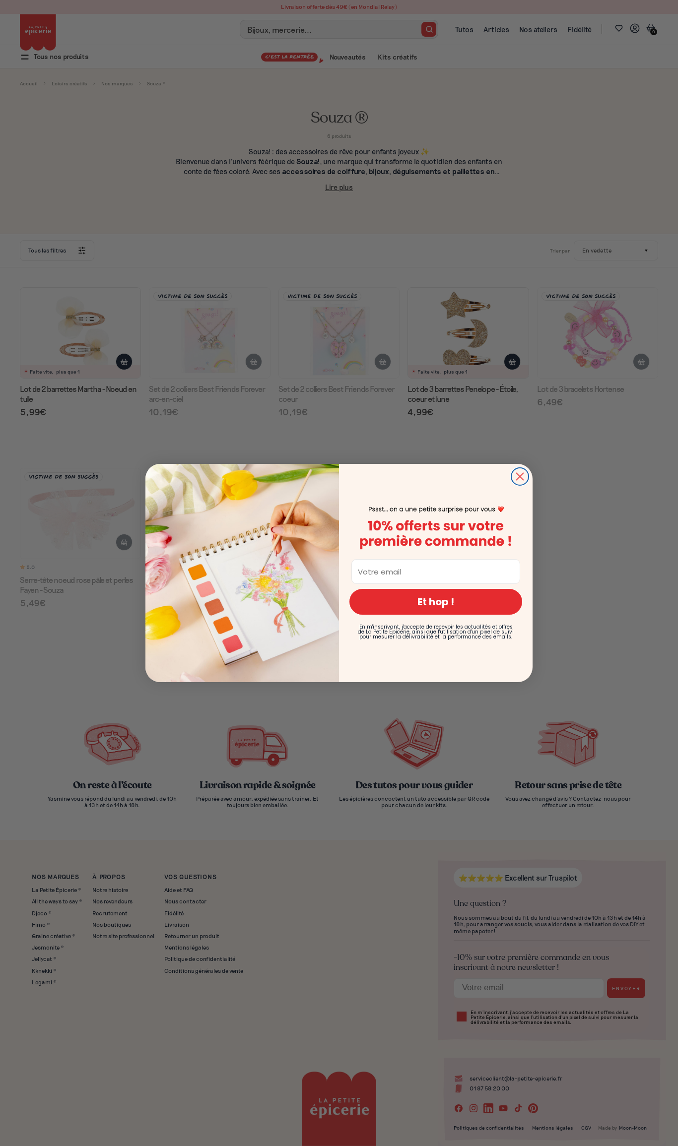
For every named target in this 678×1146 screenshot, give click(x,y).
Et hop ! (435, 602)
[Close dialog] (520, 476)
